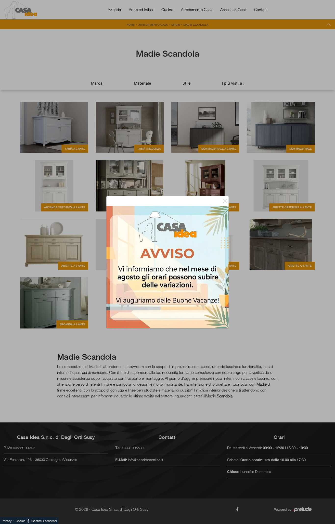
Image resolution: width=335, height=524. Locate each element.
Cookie (20, 521)
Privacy (7, 521)
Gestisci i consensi (44, 521)
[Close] (225, 201)
